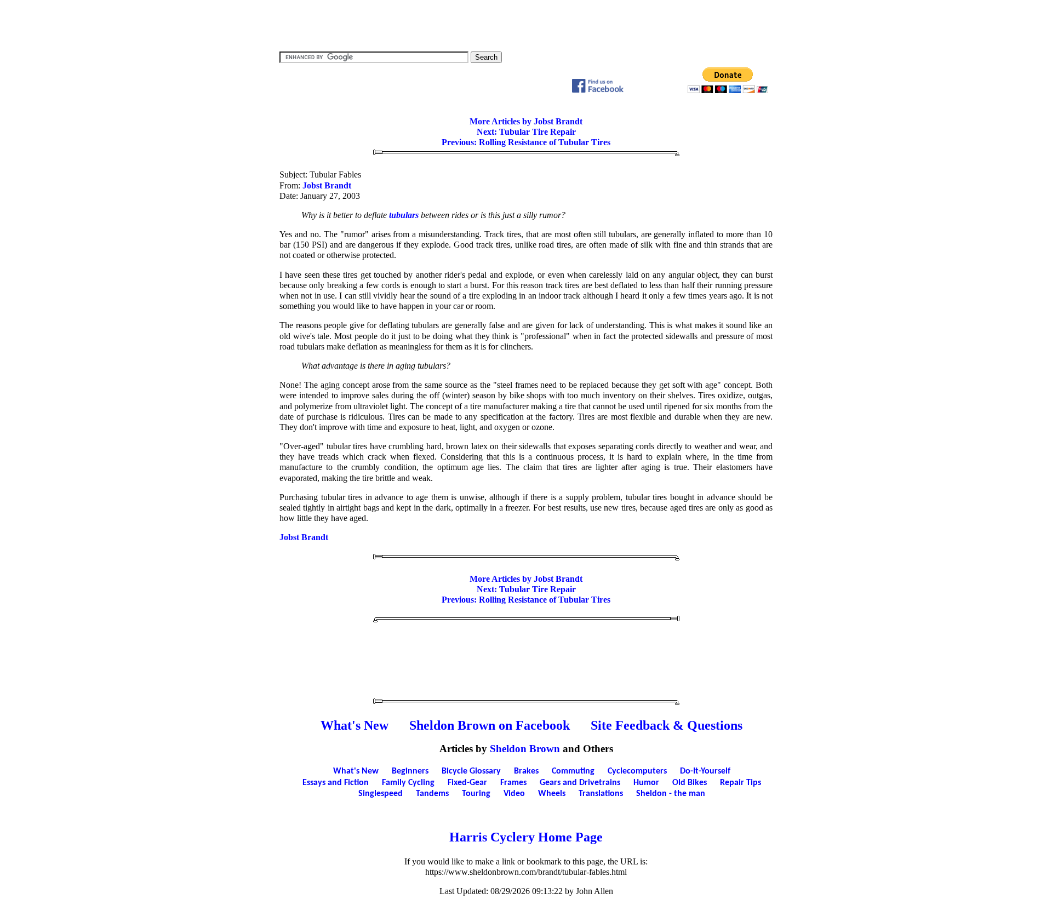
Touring (476, 793)
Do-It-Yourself (705, 771)
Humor (646, 782)
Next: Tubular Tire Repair (526, 131)
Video (514, 793)
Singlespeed (380, 793)
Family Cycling (408, 782)
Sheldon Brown (525, 748)
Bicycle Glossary (471, 771)
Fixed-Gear (467, 782)
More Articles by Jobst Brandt (526, 121)
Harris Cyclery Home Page (526, 837)
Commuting (573, 771)
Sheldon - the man (670, 793)
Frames (513, 782)
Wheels (551, 793)
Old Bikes (689, 782)
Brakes (526, 771)
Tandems (432, 793)
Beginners (410, 771)
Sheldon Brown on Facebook (489, 725)
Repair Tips (740, 782)
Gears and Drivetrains (580, 782)
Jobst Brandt (326, 185)
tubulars (404, 215)
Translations (601, 793)
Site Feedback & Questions (666, 725)
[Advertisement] (526, 24)
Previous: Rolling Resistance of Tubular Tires (526, 142)
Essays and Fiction (335, 782)
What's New (354, 725)
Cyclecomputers (637, 771)
